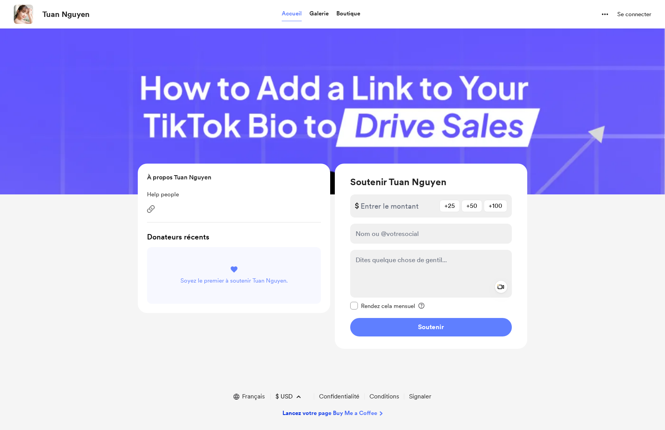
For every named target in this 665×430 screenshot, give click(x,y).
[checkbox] (382, 306)
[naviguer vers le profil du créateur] (23, 14)
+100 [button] (495, 205)
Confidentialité (339, 396)
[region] (431, 256)
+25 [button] (449, 205)
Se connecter (634, 14)
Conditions (384, 396)
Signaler (420, 396)
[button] (291, 14)
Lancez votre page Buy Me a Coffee (329, 413)
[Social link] (151, 209)
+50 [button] (471, 205)
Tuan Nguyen (66, 14)
